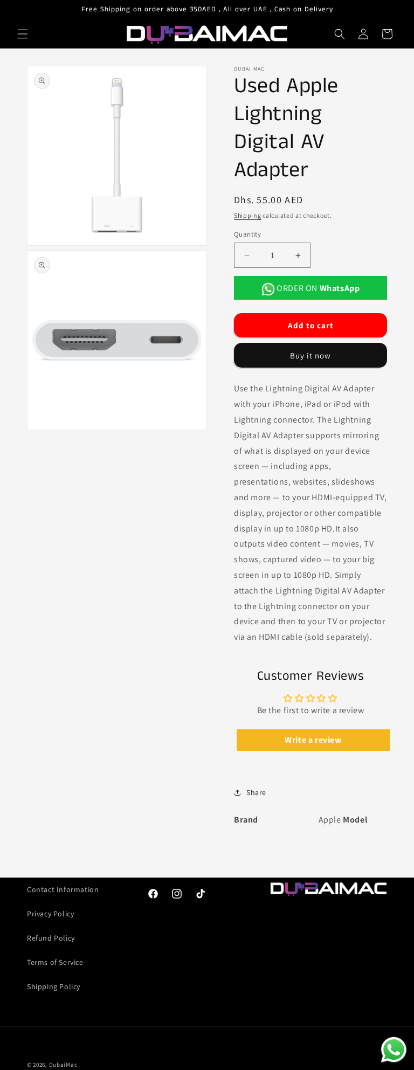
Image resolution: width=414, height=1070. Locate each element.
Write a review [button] (313, 739)
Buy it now (310, 355)
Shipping (247, 215)
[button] (22, 34)
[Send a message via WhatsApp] (394, 1050)
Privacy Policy (50, 914)
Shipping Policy (53, 986)
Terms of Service (55, 962)
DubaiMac (63, 1064)
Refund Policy (51, 938)
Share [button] (256, 792)
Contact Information (63, 889)
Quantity (247, 234)
